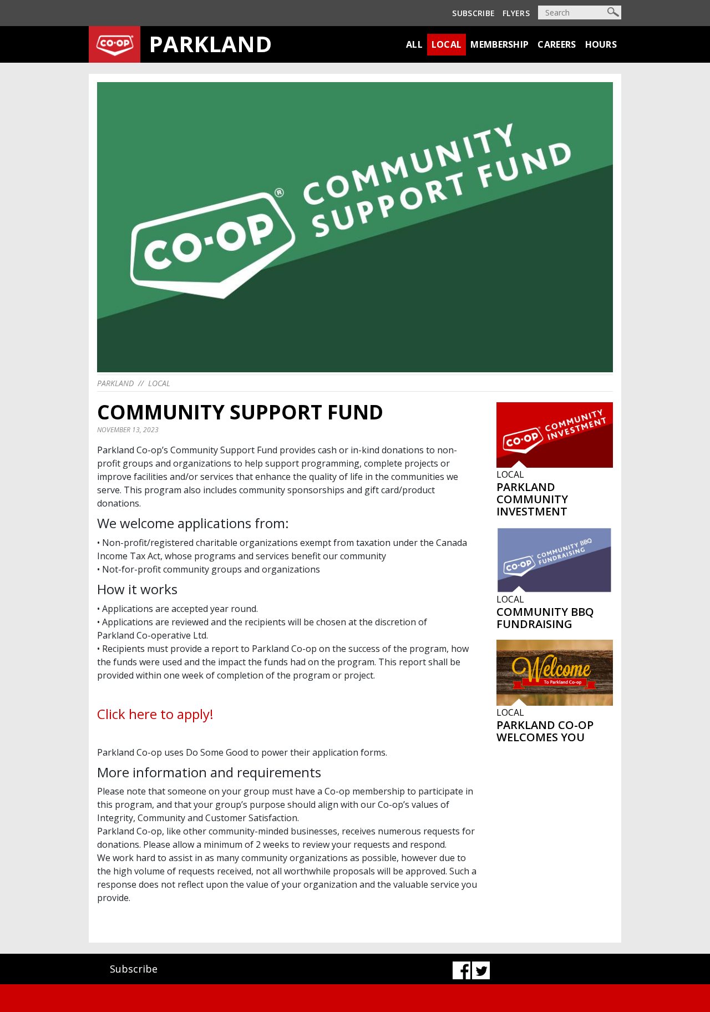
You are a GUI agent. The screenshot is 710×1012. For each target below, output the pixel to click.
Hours (601, 44)
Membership (499, 44)
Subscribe (473, 13)
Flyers (516, 13)
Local (447, 44)
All (414, 44)
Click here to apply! (155, 714)
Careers (556, 44)
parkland (115, 383)
